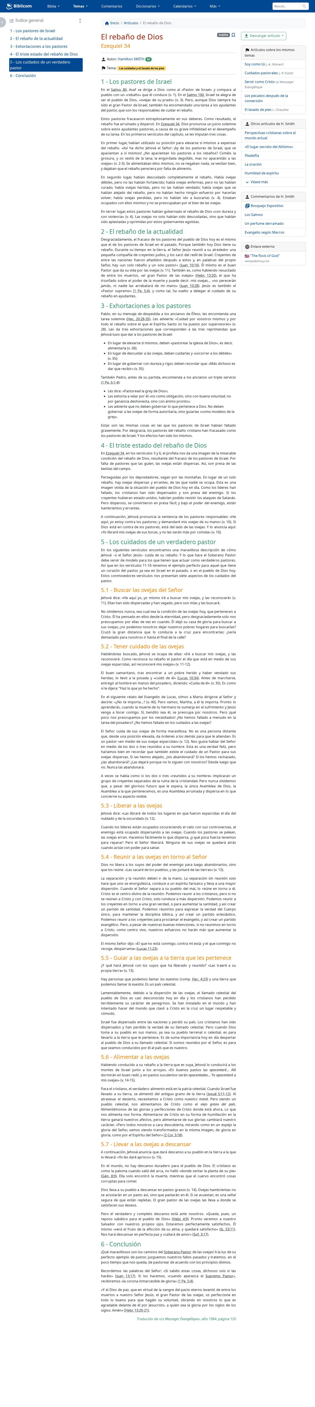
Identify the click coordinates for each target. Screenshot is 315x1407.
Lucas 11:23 (147, 948)
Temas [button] (79, 6)
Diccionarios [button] (146, 6)
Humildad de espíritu (262, 173)
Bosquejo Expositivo (264, 206)
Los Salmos (254, 214)
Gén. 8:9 (109, 1176)
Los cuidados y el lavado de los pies (141, 68)
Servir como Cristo (269, 84)
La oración (253, 164)
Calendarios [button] (183, 6)
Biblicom (22, 6)
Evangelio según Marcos (264, 232)
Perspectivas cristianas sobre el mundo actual (270, 135)
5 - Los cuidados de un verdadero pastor (40, 64)
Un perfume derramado (264, 223)
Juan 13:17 (125, 1276)
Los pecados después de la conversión (266, 98)
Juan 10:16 (189, 265)
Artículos (131, 23)
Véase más (256, 182)
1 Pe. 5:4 (141, 290)
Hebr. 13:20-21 (136, 1310)
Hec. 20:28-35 (139, 319)
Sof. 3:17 (200, 1234)
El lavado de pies (267, 109)
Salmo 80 (118, 89)
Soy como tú (264, 64)
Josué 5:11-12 (219, 1093)
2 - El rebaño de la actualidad (36, 38)
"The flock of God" (262, 258)
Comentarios (111, 6)
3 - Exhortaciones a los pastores (39, 46)
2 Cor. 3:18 (173, 1135)
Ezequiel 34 (170, 124)
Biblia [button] (52, 6)
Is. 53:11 (227, 1229)
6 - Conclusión (23, 75)
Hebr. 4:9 (180, 1219)
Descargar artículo (262, 36)
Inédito (223, 35)
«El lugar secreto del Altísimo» (269, 146)
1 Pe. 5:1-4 (110, 382)
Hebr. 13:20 (205, 275)
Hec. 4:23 (199, 979)
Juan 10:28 (189, 285)
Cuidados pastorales (269, 73)
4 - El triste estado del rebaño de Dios (44, 54)
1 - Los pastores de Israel (32, 30)
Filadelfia (252, 155)
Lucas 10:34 (188, 678)
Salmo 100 (195, 94)
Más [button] (214, 6)
